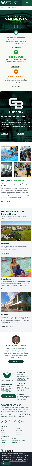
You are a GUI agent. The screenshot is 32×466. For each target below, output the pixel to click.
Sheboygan (13, 415)
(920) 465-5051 (21, 399)
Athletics (18, 428)
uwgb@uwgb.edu (6, 391)
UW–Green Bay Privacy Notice (17, 461)
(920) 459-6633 (21, 390)
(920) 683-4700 (21, 380)
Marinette (27, 415)
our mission (4, 416)
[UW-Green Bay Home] (9, 3)
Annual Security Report (18, 440)
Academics (4, 434)
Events (3, 444)
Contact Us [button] (16, 361)
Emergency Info (16, 442)
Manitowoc (4, 415)
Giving (3, 446)
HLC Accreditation (17, 439)
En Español (19, 434)
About (3, 432)
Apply (2, 430)
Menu (28, 3)
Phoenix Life (19, 430)
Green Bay (25, 413)
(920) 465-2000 (5, 390)
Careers (3, 442)
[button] (16, 26)
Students (18, 432)
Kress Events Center (8, 8)
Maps (2, 439)
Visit (2, 428)
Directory (3, 440)
